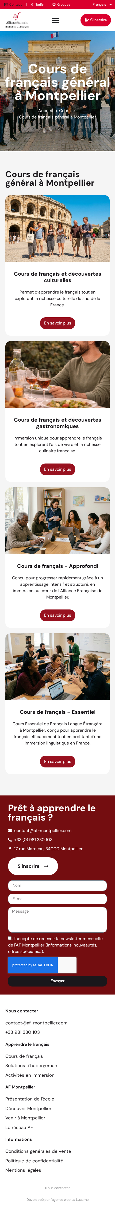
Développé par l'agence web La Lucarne (57, 1199)
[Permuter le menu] (56, 20)
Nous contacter (57, 1188)
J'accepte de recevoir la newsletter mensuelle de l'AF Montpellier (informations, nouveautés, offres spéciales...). (55, 945)
